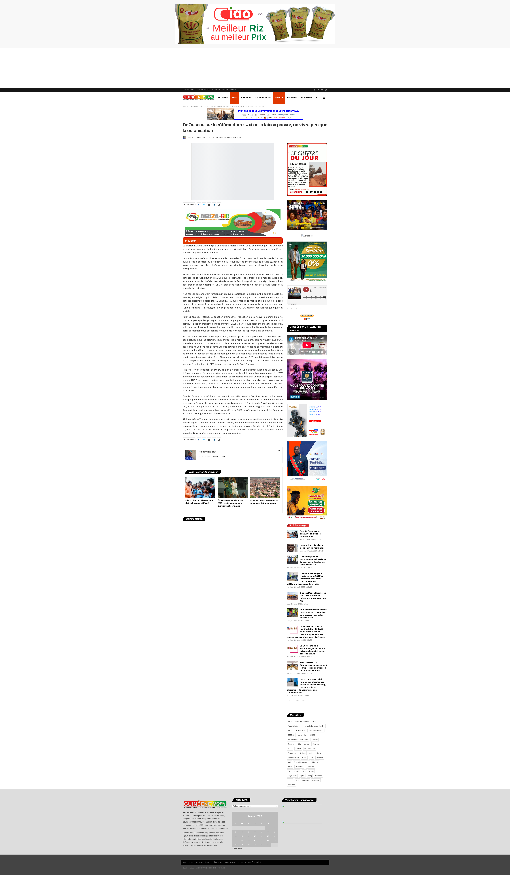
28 (261, 845)
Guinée (302, 753)
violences (305, 780)
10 (236, 836)
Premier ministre (293, 771)
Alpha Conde (300, 731)
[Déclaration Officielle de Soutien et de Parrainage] (292, 548)
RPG (304, 771)
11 (242, 836)
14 (261, 836)
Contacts (241, 862)
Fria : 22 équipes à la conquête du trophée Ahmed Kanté (310, 534)
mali (289, 762)
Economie (292, 97)
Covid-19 (291, 744)
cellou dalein (302, 735)
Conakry (315, 740)
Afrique (290, 731)
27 (255, 845)
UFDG (290, 780)
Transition (318, 776)
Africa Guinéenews (294, 726)
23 (274, 840)
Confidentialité (254, 862)
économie (291, 785)
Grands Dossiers (263, 97)
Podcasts (298, 309)
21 (261, 840)
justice (311, 753)
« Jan (234, 848)
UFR (297, 780)
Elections (316, 744)
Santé (311, 771)
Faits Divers (306, 97)
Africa (290, 721)
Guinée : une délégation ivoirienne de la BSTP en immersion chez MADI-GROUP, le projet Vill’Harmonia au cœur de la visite (305, 578)
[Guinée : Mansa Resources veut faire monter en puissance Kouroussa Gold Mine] (292, 596)
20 (255, 840)
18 (242, 840)
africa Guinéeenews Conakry (305, 721)
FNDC (290, 749)
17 (235, 840)
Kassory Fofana (293, 758)
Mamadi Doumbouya (301, 762)
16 (274, 836)
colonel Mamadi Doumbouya (298, 740)
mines (290, 767)
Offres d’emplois (203, 90)
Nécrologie (216, 90)
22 (268, 840)
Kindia (304, 758)
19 (249, 840)
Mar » (240, 848)
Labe (311, 758)
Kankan (319, 753)
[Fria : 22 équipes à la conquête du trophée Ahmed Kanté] (200, 487)
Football (298, 749)
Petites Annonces (229, 90)
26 (249, 845)
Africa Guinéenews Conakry (314, 726)
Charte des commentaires (224, 862)
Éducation (316, 780)
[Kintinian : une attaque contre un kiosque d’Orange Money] (265, 487)
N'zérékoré (299, 767)
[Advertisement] (255, 67)
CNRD (312, 735)
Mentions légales (203, 862)
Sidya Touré (292, 776)
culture (306, 744)
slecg (310, 776)
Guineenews (292, 753)
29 (268, 845)
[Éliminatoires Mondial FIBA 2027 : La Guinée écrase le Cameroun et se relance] (233, 487)
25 (242, 845)
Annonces (246, 97)
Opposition (310, 767)
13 (255, 836)
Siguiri (302, 776)
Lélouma (319, 758)
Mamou (315, 762)
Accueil (224, 97)
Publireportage (189, 90)
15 (268, 836)
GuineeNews (291, 309)
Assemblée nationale (316, 731)
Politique (279, 97)
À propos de (188, 862)
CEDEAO (291, 735)
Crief (299, 744)
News (234, 97)
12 (249, 836)
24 (236, 845)
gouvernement (309, 749)
